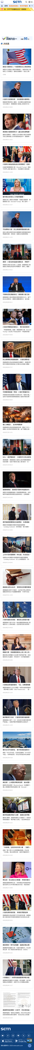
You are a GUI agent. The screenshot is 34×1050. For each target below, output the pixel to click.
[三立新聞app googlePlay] (21, 1041)
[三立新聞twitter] (23, 1035)
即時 (6, 6)
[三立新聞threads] (28, 1035)
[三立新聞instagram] (13, 1035)
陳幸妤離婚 (24, 6)
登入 (32, 2)
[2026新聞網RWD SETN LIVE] (2, 2)
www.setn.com (18, 1045)
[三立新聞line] (18, 1035)
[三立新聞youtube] (2, 1035)
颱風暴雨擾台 (13, 6)
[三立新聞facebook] (8, 1035)
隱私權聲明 (4, 1045)
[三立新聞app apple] (7, 1041)
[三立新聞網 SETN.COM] (2, 6)
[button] (26, 1)
